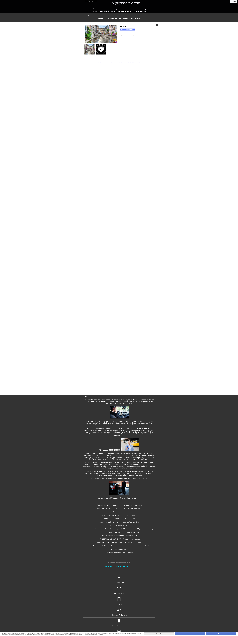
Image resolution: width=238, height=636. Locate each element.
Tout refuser (190, 633)
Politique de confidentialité (98, 634)
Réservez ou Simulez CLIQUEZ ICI (127, 29)
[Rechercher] (157, 25)
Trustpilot (85, 396)
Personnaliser (159, 633)
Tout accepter (221, 633)
